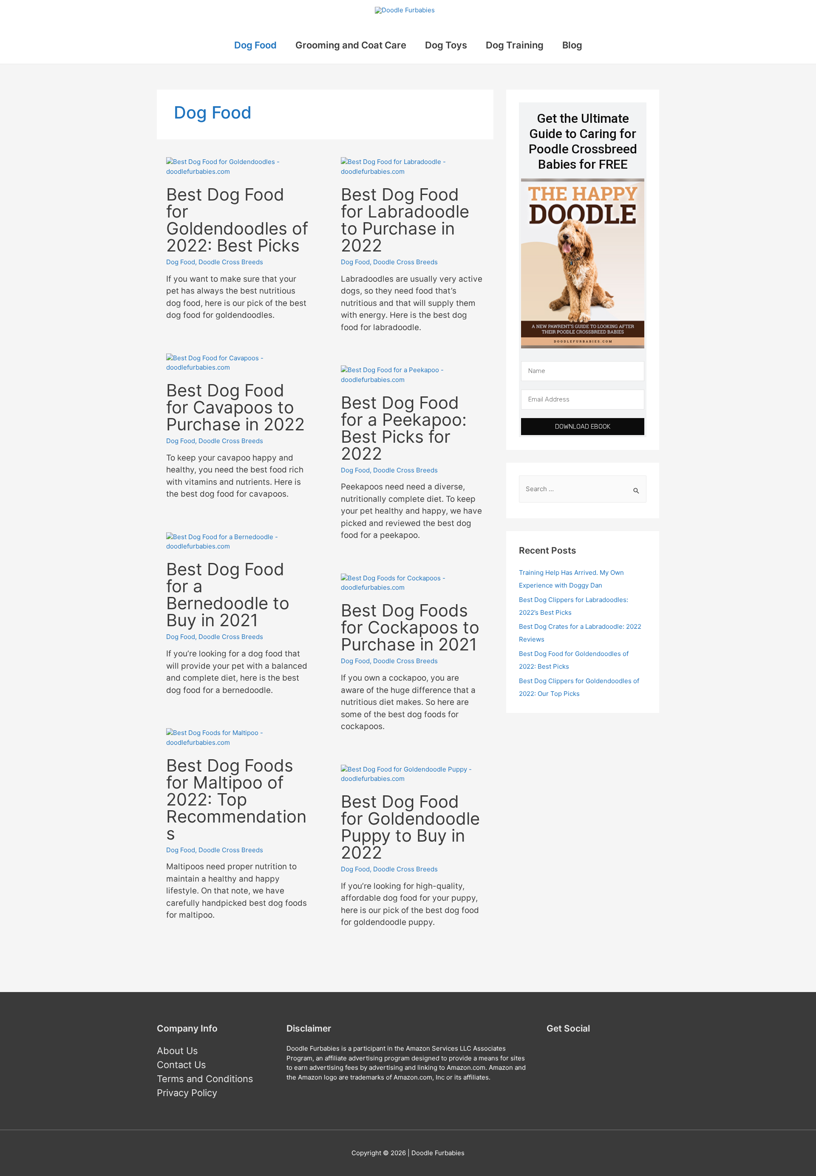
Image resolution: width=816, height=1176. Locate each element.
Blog (572, 45)
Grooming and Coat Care (350, 45)
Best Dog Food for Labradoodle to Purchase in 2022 (405, 220)
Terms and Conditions (205, 1078)
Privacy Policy (187, 1092)
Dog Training (515, 45)
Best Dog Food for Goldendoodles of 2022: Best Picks (237, 220)
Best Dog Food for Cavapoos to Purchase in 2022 (235, 407)
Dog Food (255, 45)
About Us (177, 1050)
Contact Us (181, 1064)
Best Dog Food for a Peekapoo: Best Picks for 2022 (404, 428)
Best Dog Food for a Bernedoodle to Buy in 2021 (227, 594)
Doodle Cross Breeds (230, 262)
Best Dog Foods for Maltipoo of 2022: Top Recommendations (236, 799)
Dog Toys (446, 45)
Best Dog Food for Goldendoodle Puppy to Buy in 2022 (410, 827)
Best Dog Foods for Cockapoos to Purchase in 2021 (410, 627)
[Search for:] (582, 489)
